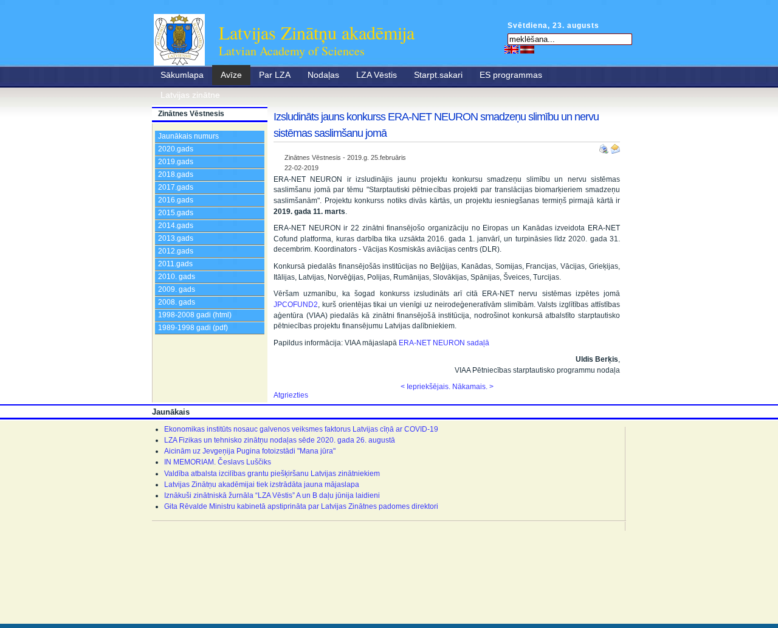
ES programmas (511, 75)
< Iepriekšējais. (425, 386)
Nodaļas (323, 75)
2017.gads (175, 187)
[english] (511, 49)
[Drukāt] (604, 146)
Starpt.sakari (438, 75)
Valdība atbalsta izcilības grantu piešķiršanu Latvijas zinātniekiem (272, 473)
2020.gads (175, 149)
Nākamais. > (473, 386)
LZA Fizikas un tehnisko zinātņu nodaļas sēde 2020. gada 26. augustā (279, 440)
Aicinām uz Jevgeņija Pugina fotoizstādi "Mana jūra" (250, 451)
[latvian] (527, 49)
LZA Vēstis (376, 75)
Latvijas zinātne (190, 95)
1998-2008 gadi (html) (195, 315)
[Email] (615, 146)
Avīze (231, 75)
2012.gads (175, 251)
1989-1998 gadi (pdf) (193, 327)
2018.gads (175, 174)
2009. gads (176, 289)
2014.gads (175, 225)
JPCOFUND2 (296, 304)
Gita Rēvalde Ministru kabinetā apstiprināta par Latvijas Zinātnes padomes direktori (301, 506)
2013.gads (175, 238)
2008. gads (176, 302)
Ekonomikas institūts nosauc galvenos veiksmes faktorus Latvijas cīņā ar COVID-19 (301, 429)
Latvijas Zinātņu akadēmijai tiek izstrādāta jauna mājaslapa (261, 484)
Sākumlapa (182, 75)
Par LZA (275, 75)
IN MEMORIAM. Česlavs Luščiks (217, 462)
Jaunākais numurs (188, 136)
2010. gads (176, 276)
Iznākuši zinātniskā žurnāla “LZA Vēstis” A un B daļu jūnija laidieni (272, 495)
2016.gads (175, 200)
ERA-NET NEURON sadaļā (444, 343)
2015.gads (175, 213)
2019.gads (175, 161)
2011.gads (175, 264)
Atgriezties (291, 395)
